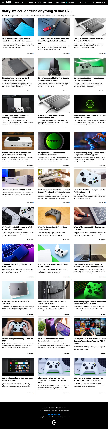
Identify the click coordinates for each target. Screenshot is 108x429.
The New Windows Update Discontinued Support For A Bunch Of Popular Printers (54, 191)
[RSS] (93, 2)
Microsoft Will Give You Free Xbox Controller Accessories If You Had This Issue (53, 380)
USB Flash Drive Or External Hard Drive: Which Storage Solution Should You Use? (53, 41)
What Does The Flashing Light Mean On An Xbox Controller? (89, 191)
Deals (63, 2)
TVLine (53, 417)
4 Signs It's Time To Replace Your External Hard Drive (51, 116)
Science (30, 2)
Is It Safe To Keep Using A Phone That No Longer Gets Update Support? (90, 154)
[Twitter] (83, 2)
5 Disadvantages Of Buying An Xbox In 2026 (17, 340)
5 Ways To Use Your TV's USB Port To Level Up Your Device (52, 302)
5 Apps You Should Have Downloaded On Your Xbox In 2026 (89, 79)
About (45, 408)
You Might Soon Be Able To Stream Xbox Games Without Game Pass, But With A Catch (90, 341)
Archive (51, 408)
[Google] (90, 2)
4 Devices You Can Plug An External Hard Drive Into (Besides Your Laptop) (17, 40)
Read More (30, 53)
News (17, 2)
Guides (56, 2)
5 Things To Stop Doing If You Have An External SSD (17, 265)
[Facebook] (80, 2)
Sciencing (59, 417)
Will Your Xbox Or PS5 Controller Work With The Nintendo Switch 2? (17, 228)
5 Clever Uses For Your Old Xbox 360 (16, 190)
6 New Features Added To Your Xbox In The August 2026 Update (53, 79)
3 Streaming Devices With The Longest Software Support (17, 379)
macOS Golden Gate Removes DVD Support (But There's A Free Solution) (88, 265)
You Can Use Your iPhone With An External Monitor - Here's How (51, 340)
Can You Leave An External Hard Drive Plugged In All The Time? (89, 40)
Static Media (46, 411)
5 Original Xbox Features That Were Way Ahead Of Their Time (52, 154)
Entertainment (40, 2)
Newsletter (101, 2)
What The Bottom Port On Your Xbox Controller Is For (52, 228)
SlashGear (66, 417)
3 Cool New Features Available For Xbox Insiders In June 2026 (90, 116)
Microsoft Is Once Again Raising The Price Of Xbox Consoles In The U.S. (88, 379)
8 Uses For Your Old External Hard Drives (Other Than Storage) (15, 79)
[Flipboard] (88, 2)
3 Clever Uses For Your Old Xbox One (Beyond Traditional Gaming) (16, 154)
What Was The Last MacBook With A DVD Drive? (16, 302)
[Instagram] (85, 2)
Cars (50, 2)
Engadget (41, 417)
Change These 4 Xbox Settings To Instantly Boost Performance (15, 116)
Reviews (71, 2)
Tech (23, 2)
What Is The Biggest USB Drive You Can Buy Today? (89, 228)
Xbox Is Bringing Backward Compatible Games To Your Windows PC (90, 303)
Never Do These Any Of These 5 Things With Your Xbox (53, 265)
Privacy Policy (60, 408)
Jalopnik (47, 417)
